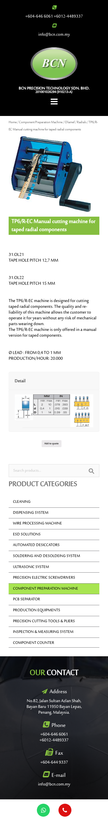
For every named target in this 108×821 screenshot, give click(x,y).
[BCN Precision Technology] (54, 63)
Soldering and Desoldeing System (46, 556)
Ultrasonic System (31, 567)
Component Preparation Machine (40, 122)
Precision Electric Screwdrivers (44, 577)
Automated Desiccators (36, 545)
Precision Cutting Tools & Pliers (44, 621)
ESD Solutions (27, 534)
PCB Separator (26, 599)
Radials (81, 122)
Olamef (70, 122)
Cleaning (22, 501)
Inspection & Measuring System (43, 632)
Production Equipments (36, 610)
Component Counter (33, 643)
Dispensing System (30, 512)
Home (13, 122)
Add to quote (51, 443)
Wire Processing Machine (37, 523)
